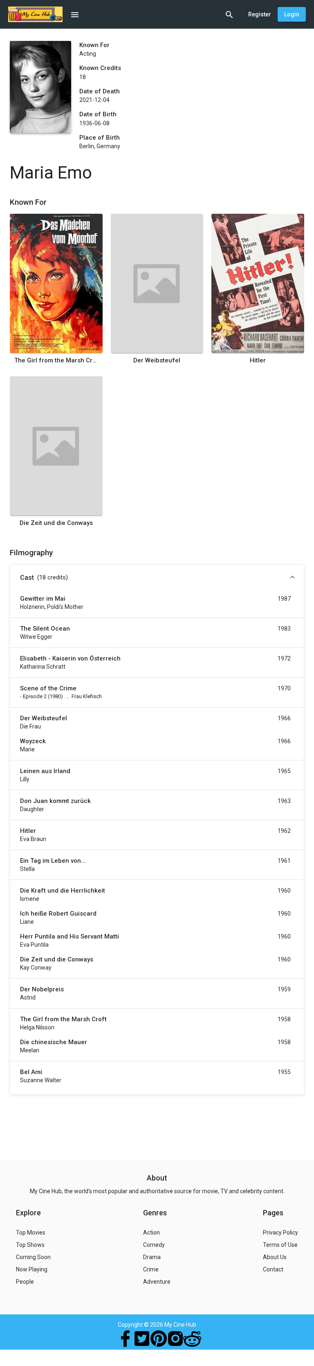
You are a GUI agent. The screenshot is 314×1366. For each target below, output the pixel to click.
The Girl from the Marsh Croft (56, 360)
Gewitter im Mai (42, 598)
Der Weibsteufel (156, 360)
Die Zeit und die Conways (56, 523)
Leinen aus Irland (45, 771)
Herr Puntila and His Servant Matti (69, 936)
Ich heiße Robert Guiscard (58, 913)
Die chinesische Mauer (53, 1042)
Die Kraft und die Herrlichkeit (62, 890)
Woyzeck (33, 741)
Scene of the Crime (48, 688)
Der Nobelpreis (42, 989)
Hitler (258, 360)
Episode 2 (35, 696)
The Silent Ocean (45, 628)
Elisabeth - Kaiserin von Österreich (70, 658)
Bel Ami (31, 1072)
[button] (157, 578)
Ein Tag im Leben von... (53, 860)
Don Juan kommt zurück (55, 801)
